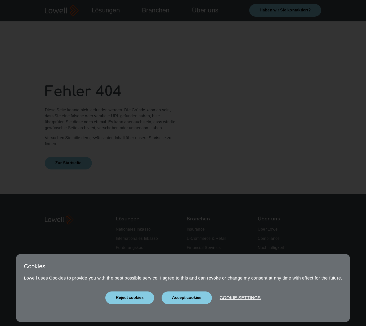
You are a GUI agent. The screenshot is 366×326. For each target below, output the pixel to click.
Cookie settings (240, 297)
